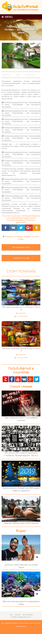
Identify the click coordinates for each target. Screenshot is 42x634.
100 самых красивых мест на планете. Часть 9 (21, 349)
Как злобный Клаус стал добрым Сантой (21, 419)
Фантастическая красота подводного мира (21, 602)
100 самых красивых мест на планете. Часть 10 (21, 308)
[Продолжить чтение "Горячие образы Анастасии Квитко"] (21, 509)
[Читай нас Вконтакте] (24, 379)
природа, (10, 236)
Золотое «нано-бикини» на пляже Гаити (21, 566)
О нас (11, 614)
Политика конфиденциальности (21, 617)
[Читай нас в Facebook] (12, 379)
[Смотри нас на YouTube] (18, 379)
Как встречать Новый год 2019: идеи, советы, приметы (21, 489)
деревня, (28, 236)
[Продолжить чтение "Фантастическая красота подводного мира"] (21, 584)
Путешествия (31, 74)
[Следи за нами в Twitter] (37, 379)
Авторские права (28, 614)
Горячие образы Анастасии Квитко (21, 523)
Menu (8, 17)
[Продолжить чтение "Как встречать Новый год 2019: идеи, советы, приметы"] (21, 474)
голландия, (19, 236)
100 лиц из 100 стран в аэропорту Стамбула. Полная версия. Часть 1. (21, 454)
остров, (36, 236)
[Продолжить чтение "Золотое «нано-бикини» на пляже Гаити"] (21, 548)
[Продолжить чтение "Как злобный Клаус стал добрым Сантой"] (21, 403)
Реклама (17, 614)
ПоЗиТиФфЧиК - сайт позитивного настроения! (23, 623)
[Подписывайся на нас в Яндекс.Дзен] (5, 379)
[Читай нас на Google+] (30, 379)
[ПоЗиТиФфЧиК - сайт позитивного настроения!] (21, 7)
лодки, (21, 239)
